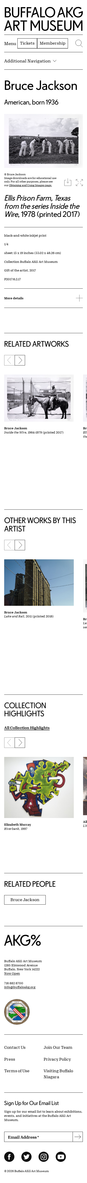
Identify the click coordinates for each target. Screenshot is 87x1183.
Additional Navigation (27, 61)
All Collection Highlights (27, 727)
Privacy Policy (57, 1059)
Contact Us (15, 1047)
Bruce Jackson (40, 85)
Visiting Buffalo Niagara (58, 1073)
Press (9, 1059)
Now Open (12, 973)
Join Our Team (58, 1047)
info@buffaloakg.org (19, 987)
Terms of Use (16, 1070)
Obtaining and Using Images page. (30, 185)
